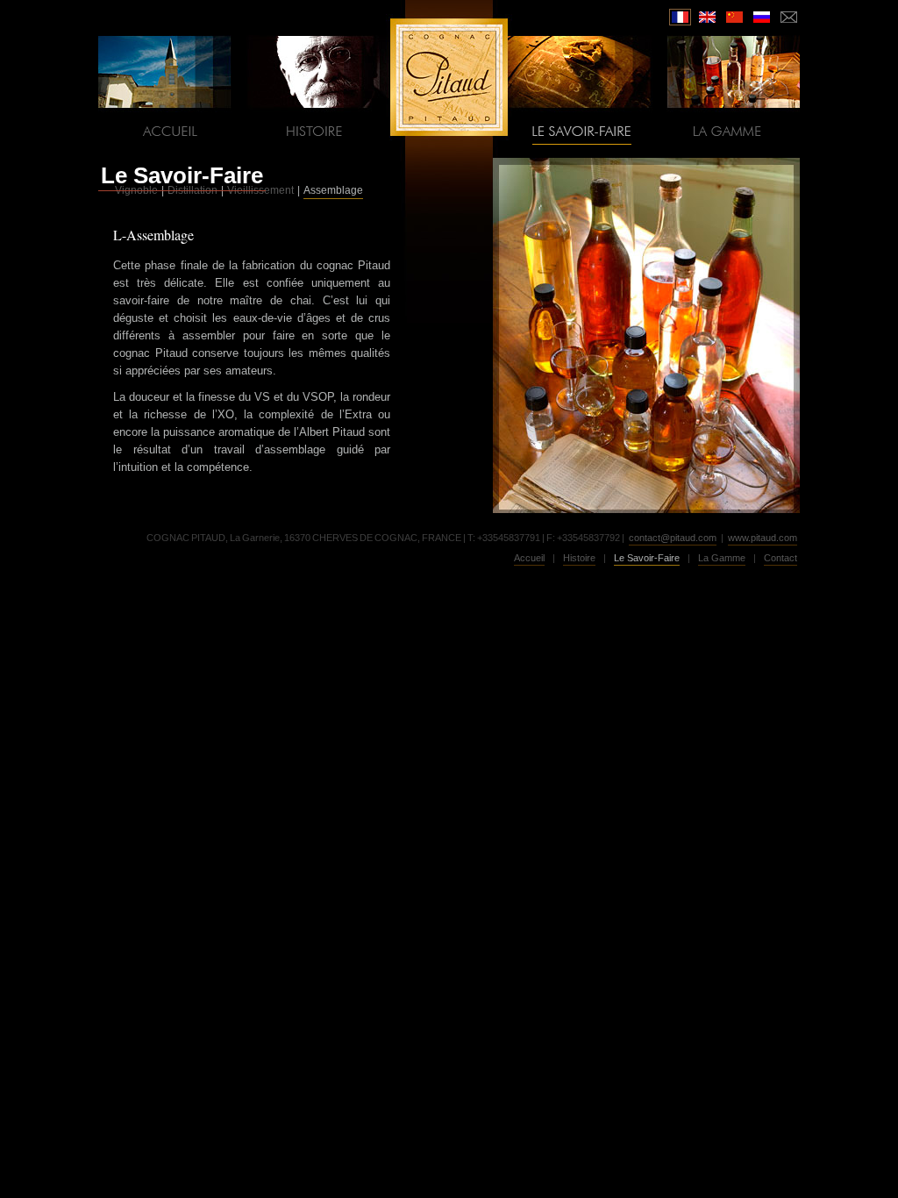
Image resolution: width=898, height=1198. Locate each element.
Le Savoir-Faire (182, 175)
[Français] (680, 17)
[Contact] (789, 17)
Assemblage (333, 190)
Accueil (529, 558)
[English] (707, 17)
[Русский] (762, 17)
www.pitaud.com (762, 537)
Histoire (579, 558)
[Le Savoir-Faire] (581, 131)
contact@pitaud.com (672, 537)
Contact (780, 558)
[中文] (734, 17)
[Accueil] (171, 131)
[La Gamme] (727, 131)
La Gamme (721, 558)
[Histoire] (316, 131)
